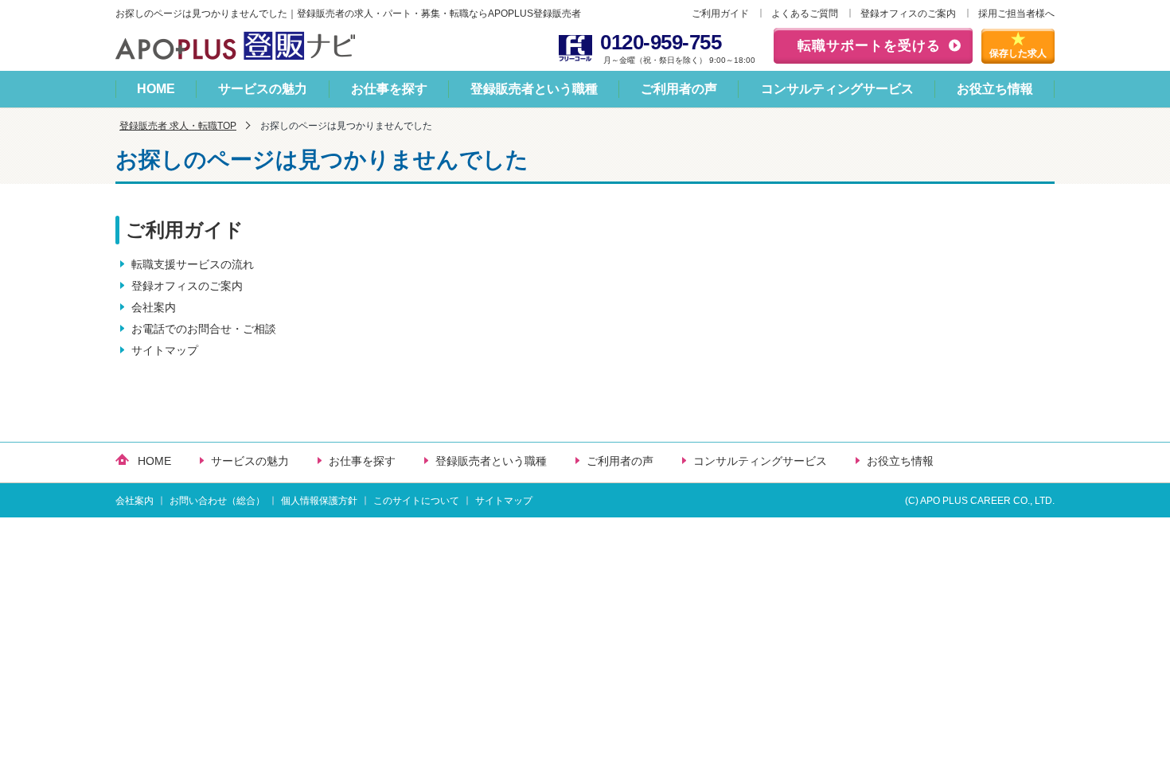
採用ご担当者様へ (1016, 13)
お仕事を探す (389, 89)
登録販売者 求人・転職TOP (177, 125)
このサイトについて (416, 500)
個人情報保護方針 (319, 500)
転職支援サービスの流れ (192, 264)
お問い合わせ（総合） (217, 500)
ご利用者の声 (679, 89)
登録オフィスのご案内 (908, 13)
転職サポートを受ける (869, 45)
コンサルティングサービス (837, 89)
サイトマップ (164, 350)
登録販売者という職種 (534, 89)
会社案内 (153, 307)
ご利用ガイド (720, 13)
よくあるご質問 (804, 13)
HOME (156, 89)
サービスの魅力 (262, 89)
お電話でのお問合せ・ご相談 (203, 328)
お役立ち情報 (995, 89)
